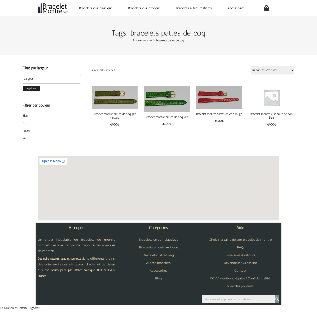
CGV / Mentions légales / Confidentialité (240, 278)
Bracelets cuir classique (96, 8)
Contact (240, 271)
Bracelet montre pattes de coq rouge (219, 114)
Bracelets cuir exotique (144, 8)
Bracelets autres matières (194, 8)
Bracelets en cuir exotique (158, 247)
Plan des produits (240, 286)
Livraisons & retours (240, 255)
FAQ (240, 247)
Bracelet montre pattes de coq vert (167, 117)
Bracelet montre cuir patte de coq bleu (271, 115)
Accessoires (236, 8)
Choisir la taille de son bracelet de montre (240, 240)
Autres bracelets (158, 263)
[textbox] (53, 79)
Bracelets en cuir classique (158, 240)
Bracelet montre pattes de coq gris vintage (114, 115)
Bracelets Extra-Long (158, 255)
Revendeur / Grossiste (240, 263)
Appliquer (31, 88)
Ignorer (34, 308)
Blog (158, 278)
